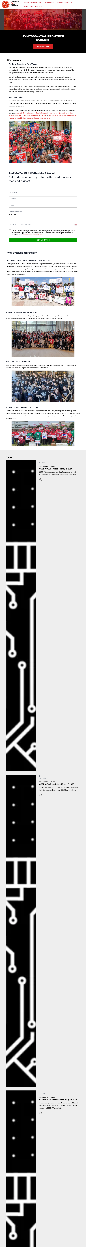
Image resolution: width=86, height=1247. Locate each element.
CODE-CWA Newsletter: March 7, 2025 (56, 784)
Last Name (13, 197)
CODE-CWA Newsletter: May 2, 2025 (55, 469)
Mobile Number (15, 223)
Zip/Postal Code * (16, 210)
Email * (12, 204)
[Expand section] (71, 2)
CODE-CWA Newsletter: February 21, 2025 (58, 1100)
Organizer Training (63, 2)
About (37, 7)
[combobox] (75, 225)
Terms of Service (38, 235)
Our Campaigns (48, 2)
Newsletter (28, 7)
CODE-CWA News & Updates (47, 466)
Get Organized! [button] (43, 47)
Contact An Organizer (32, 2)
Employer (12, 215)
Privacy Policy (27, 235)
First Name (14, 191)
